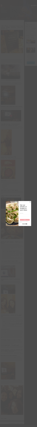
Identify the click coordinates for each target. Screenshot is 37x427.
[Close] (30, 202)
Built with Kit (24, 224)
